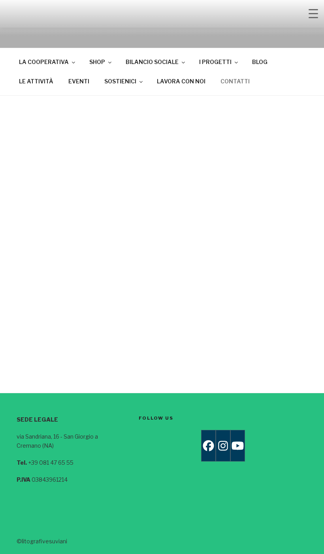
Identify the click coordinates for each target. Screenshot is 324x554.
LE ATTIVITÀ (36, 81)
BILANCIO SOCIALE (152, 61)
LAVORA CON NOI (181, 81)
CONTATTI (235, 81)
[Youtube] (237, 446)
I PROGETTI (215, 61)
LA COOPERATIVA (44, 61)
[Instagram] (223, 446)
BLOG (259, 61)
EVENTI (78, 81)
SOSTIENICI (120, 81)
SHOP (97, 61)
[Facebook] (208, 446)
